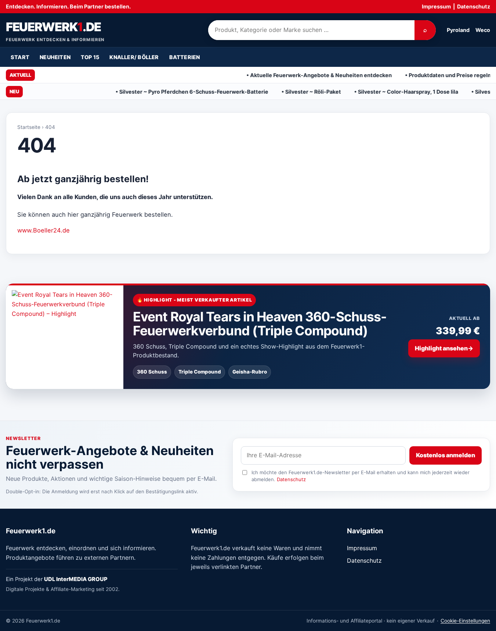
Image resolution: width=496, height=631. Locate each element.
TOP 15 (90, 57)
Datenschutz (473, 6)
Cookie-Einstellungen (465, 621)
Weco (482, 30)
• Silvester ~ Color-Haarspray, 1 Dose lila (382, 92)
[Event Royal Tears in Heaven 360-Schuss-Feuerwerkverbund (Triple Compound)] (64, 336)
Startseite (28, 127)
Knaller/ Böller (134, 57)
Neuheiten (55, 57)
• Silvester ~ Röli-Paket (287, 92)
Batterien (184, 57)
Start (20, 57)
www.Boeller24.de (43, 230)
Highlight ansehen (444, 348)
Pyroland (458, 30)
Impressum (436, 6)
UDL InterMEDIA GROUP (76, 579)
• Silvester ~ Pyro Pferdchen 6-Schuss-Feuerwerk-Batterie (168, 92)
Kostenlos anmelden (445, 455)
